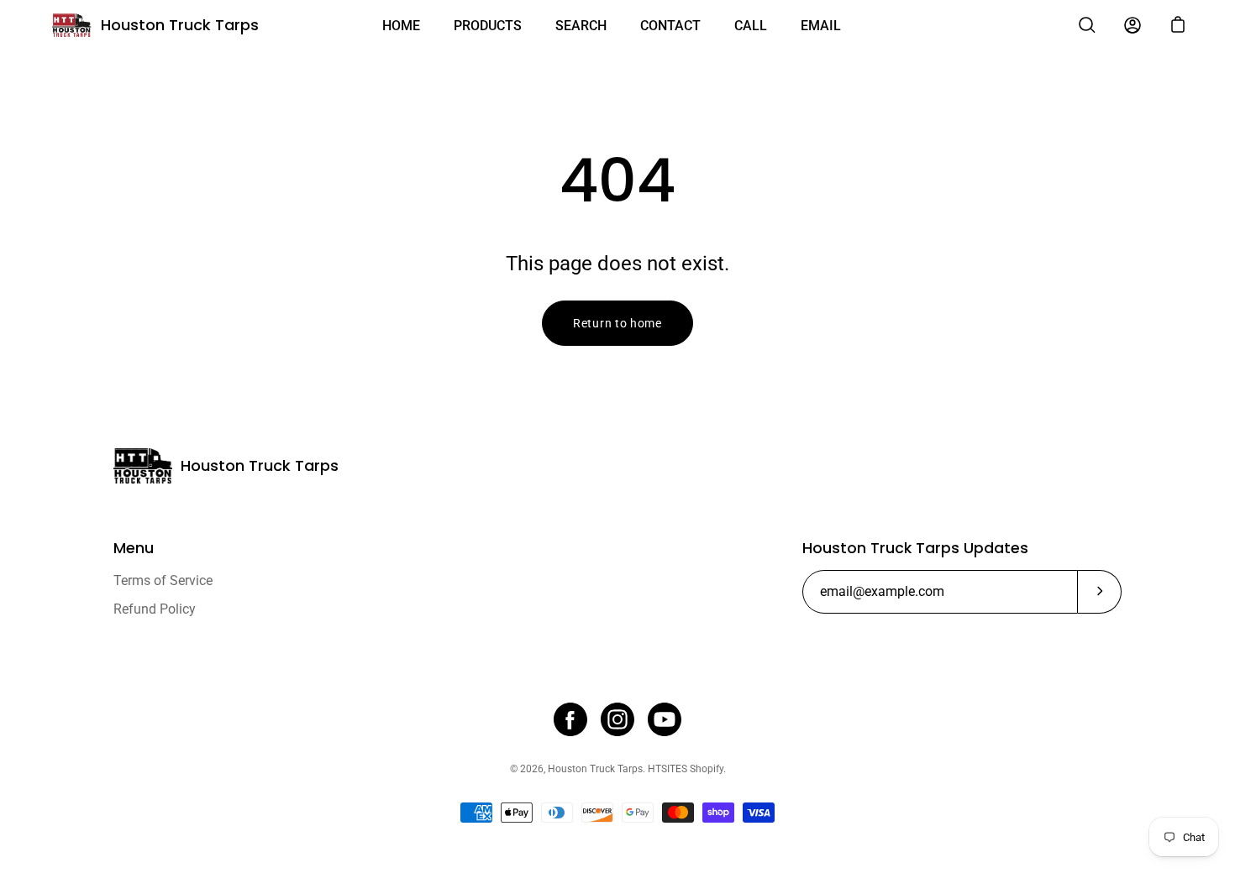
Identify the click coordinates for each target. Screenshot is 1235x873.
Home (401, 26)
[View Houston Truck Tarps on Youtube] (664, 719)
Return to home (617, 323)
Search (581, 26)
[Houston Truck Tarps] (71, 25)
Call (750, 26)
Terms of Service (163, 580)
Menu (133, 548)
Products (488, 26)
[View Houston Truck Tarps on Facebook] (570, 719)
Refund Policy (154, 609)
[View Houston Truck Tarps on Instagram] (617, 719)
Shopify (706, 769)
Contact (670, 26)
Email (821, 26)
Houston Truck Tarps (180, 24)
